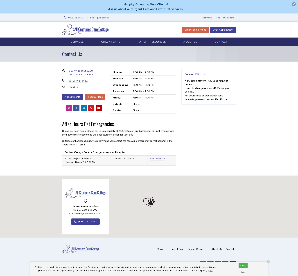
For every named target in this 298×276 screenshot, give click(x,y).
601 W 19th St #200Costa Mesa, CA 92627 (82, 72)
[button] (149, 202)
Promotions (228, 17)
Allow (243, 265)
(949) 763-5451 (78, 80)
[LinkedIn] (84, 108)
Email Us (74, 87)
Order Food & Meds (195, 29)
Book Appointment (223, 29)
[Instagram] (69, 108)
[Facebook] (76, 108)
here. (210, 270)
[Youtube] (99, 108)
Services (77, 42)
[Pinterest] (91, 108)
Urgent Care (110, 42)
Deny (243, 272)
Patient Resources (152, 42)
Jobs (218, 17)
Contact (221, 42)
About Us (190, 42)
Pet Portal (207, 17)
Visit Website (157, 158)
